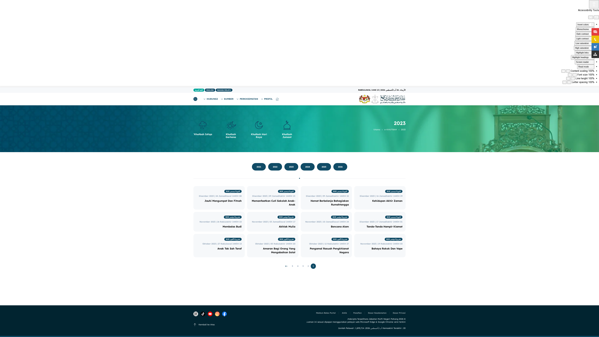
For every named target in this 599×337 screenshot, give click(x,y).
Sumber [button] (229, 99)
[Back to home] (382, 99)
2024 (307, 167)
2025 (324, 167)
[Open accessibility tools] (594, 4)
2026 (340, 167)
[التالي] (286, 266)
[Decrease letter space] (569, 82)
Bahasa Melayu (224, 90)
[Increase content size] (563, 71)
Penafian (357, 313)
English (210, 90)
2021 (259, 167)
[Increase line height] (568, 78)
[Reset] (596, 17)
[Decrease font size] (575, 74)
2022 (275, 167)
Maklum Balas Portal (326, 313)
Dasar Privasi (399, 313)
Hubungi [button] (212, 99)
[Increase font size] (570, 74)
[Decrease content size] (568, 71)
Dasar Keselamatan (377, 313)
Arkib (344, 313)
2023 (291, 167)
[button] (195, 99)
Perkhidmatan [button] (249, 99)
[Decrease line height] (573, 78)
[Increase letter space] (564, 82)
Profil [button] (268, 99)
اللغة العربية (199, 90)
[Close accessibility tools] (590, 17)
